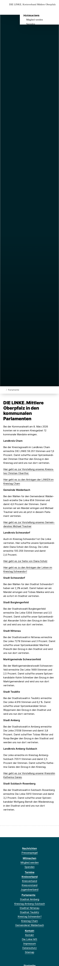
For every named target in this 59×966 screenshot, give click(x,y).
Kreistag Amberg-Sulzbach (29, 903)
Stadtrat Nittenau (29, 908)
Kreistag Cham (29, 920)
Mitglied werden (34, 19)
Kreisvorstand (29, 885)
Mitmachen (31, 15)
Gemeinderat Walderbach (29, 925)
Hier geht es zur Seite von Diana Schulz (25, 561)
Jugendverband (29, 889)
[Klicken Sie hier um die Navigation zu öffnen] (54, 9)
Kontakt (29, 930)
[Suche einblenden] (45, 9)
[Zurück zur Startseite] (4, 390)
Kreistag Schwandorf (29, 916)
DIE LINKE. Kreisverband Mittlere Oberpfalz (32, 4)
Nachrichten (29, 848)
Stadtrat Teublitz (29, 912)
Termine (29, 872)
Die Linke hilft (29, 939)
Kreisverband (30, 876)
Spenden (30, 24)
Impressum (29, 943)
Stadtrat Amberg (29, 899)
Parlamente (28, 895)
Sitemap (29, 952)
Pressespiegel (29, 852)
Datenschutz (29, 947)
